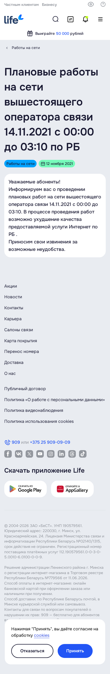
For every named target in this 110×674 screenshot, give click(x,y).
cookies (41, 635)
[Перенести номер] (70, 19)
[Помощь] (103, 4)
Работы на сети (26, 47)
